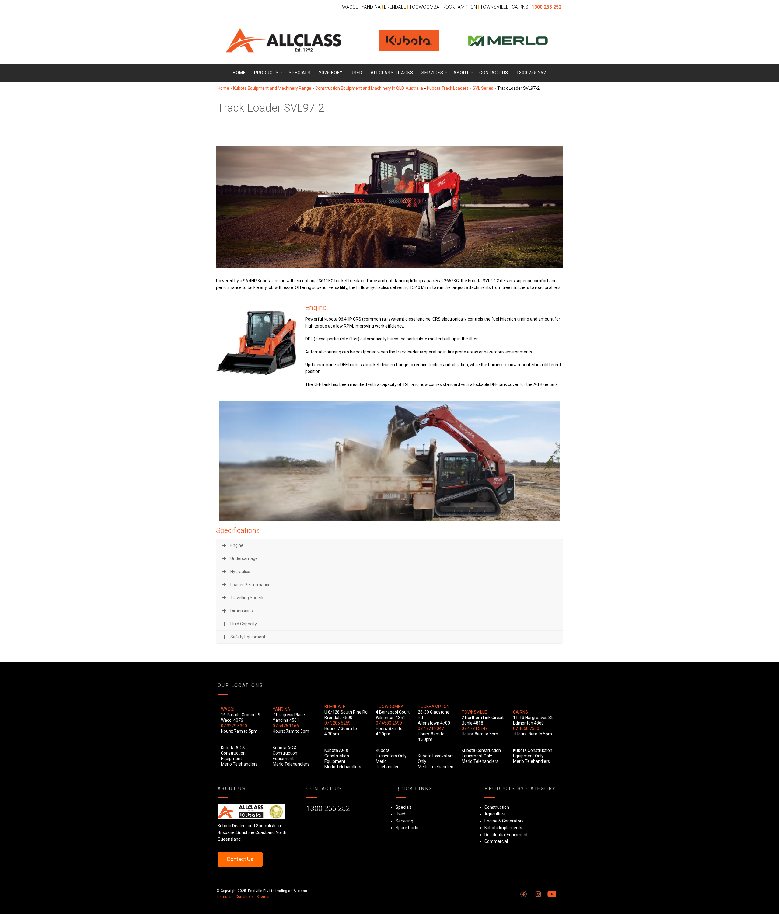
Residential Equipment (506, 834)
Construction (496, 807)
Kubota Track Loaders (448, 88)
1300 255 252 (531, 72)
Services (432, 72)
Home (239, 72)
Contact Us (493, 72)
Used (356, 72)
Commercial (496, 841)
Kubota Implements (503, 827)
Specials (300, 72)
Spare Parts (407, 827)
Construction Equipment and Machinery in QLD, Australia (369, 88)
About (461, 72)
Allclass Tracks (392, 72)
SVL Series (483, 88)
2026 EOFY (331, 72)
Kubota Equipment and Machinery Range (272, 88)
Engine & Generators (504, 820)
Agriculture (495, 813)
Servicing (404, 820)
